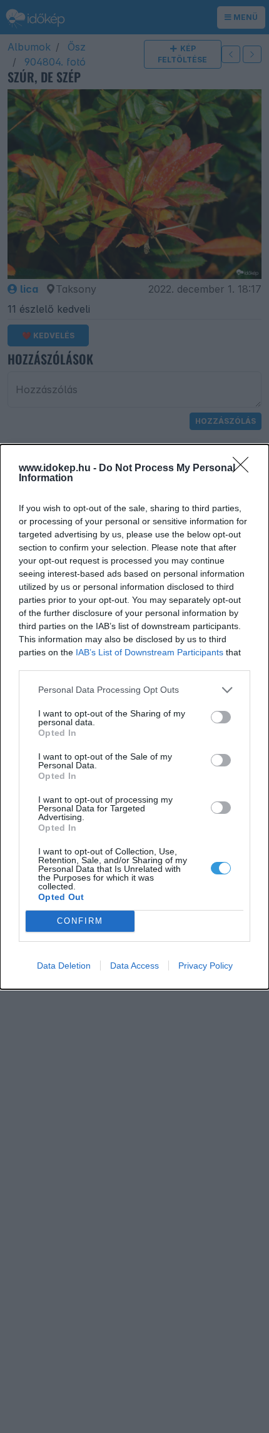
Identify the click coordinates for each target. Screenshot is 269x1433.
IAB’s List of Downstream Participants (149, 652)
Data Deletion (64, 966)
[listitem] (134, 690)
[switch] (221, 717)
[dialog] (134, 716)
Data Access (134, 966)
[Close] (244, 469)
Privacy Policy (205, 966)
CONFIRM (80, 921)
